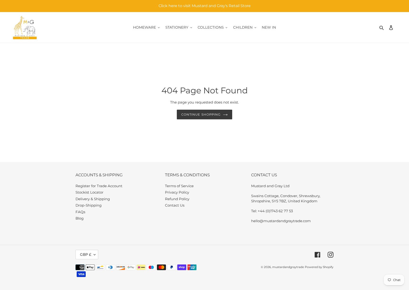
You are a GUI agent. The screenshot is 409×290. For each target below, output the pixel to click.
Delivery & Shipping (93, 199)
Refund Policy (177, 199)
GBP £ (85, 254)
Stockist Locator (89, 192)
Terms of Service (179, 186)
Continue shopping (201, 114)
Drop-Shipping (89, 205)
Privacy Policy (177, 192)
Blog (80, 218)
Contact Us (174, 205)
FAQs (80, 212)
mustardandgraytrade (288, 267)
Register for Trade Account (99, 186)
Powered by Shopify (319, 267)
